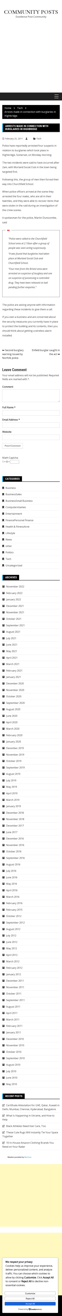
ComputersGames (16, 507)
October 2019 (13, 761)
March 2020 (12, 728)
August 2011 (13, 1006)
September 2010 (15, 1058)
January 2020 (13, 741)
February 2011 (14, 1026)
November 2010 (15, 1045)
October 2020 (13, 696)
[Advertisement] (31, 53)
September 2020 (15, 703)
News (9, 539)
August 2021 (13, 631)
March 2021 (12, 664)
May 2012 (11, 948)
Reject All (30, 1298)
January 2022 (13, 599)
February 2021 (14, 670)
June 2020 (11, 715)
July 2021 (11, 638)
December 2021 (15, 606)
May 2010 (11, 1084)
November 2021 (15, 612)
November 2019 (15, 754)
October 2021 (13, 619)
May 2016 (11, 883)
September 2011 (15, 1000)
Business (11, 488)
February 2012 (14, 967)
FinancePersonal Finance (19, 520)
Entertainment (14, 513)
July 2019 (11, 780)
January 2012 (13, 974)
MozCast (27, 1157)
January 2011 (13, 1032)
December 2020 (15, 683)
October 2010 (13, 1052)
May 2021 (11, 651)
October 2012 (13, 916)
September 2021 (15, 625)
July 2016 (11, 871)
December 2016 (15, 838)
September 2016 (15, 858)
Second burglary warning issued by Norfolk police (13, 354)
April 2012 (11, 955)
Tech (38, 138)
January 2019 (13, 806)
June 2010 (11, 1077)
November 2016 (15, 845)
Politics (10, 552)
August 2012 (13, 929)
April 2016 (11, 890)
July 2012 (11, 935)
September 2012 (15, 922)
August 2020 (13, 709)
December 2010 (15, 1039)
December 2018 (15, 812)
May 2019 (11, 786)
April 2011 (11, 1013)
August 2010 (13, 1064)
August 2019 (13, 774)
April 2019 (11, 793)
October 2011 (13, 993)
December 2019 (15, 748)
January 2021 (13, 677)
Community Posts (31, 12)
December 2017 (15, 825)
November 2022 (15, 586)
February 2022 (14, 593)
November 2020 (15, 690)
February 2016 (14, 903)
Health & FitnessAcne (17, 526)
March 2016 (12, 896)
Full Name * (8, 407)
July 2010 (11, 1071)
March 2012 (12, 961)
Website (6, 431)
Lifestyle (10, 533)
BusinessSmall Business (19, 500)
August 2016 (13, 864)
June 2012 (11, 942)
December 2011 (15, 980)
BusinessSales (14, 494)
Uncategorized (14, 565)
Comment (7, 386)
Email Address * (11, 419)
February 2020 (14, 735)
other (9, 546)
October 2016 (13, 851)
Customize (30, 1293)
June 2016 (11, 877)
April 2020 (11, 722)
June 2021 (11, 644)
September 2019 (15, 767)
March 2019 (12, 800)
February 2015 (14, 909)
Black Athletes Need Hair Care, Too (26, 1126)
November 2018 (15, 819)
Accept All (30, 1303)
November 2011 (15, 987)
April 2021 (11, 657)
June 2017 (11, 832)
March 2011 (12, 1019)
